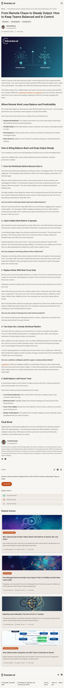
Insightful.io (5, 364)
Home (3, 9)
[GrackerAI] (8, 3)
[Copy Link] (54, 469)
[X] (58, 675)
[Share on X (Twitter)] (61, 469)
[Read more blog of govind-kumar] (8, 27)
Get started (6, 484)
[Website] (2, 459)
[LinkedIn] (5, 459)
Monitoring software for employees (30, 92)
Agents (61, 682)
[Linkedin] (62, 675)
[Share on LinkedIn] (57, 469)
